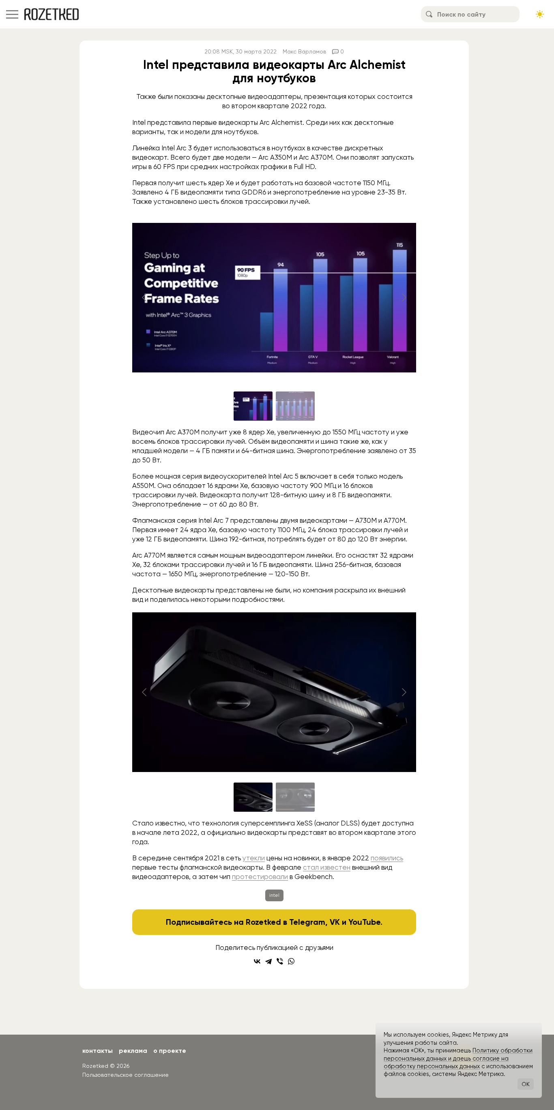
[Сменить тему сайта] (540, 14)
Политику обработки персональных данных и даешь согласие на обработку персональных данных (458, 1058)
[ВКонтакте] (257, 961)
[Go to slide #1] (253, 406)
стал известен (326, 867)
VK (335, 922)
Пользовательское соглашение (125, 1075)
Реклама (133, 1050)
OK (526, 1084)
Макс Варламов (304, 51)
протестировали (260, 877)
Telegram (307, 922)
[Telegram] (268, 961)
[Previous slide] (144, 297)
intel (274, 895)
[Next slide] (403, 297)
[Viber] (280, 961)
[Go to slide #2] (295, 406)
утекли (254, 858)
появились (387, 858)
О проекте (169, 1050)
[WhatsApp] (291, 961)
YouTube (364, 922)
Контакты (97, 1050)
